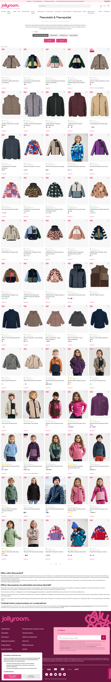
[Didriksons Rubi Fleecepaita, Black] (24, 512)
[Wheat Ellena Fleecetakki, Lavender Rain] (25, 384)
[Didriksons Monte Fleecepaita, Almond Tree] (46, 384)
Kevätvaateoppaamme (75, 606)
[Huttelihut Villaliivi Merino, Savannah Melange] (2, 127)
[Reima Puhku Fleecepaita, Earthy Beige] (46, 170)
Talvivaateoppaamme (64, 606)
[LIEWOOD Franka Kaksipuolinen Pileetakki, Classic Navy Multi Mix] (47, 84)
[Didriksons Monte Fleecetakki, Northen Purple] (71, 426)
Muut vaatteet (73, 35)
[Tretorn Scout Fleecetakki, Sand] (91, 384)
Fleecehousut (63, 35)
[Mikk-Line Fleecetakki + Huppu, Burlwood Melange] (25, 341)
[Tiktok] (60, 674)
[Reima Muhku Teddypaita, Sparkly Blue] (49, 555)
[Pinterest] (64, 674)
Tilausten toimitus (27, 633)
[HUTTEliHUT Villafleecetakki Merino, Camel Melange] (2, 84)
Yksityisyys (25, 641)
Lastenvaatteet (45, 21)
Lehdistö (24, 649)
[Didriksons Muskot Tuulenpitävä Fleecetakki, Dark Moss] (2, 512)
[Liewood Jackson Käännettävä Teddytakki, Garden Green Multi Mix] (68, 84)
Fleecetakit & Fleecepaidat (63, 21)
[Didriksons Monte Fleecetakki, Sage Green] (2, 555)
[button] (104, 6)
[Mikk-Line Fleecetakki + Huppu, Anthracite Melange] (27, 341)
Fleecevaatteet (53, 21)
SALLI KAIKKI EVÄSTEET (13, 676)
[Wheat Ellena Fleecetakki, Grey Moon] (24, 384)
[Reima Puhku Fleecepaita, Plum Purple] (47, 170)
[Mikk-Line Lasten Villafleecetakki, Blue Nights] (90, 341)
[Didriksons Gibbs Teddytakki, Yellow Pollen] (70, 384)
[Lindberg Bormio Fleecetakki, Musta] (71, 298)
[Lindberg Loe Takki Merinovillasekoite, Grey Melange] (24, 127)
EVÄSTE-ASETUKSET (31, 676)
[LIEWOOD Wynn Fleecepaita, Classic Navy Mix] (68, 212)
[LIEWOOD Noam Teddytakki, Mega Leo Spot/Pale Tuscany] (26, 84)
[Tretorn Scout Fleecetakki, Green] (90, 384)
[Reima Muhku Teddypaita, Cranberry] (47, 555)
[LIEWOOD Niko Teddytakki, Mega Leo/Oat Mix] (24, 212)
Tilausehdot (4, 633)
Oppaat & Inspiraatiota (8, 641)
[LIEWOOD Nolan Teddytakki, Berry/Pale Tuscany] (47, 212)
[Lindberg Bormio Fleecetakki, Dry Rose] (72, 298)
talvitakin (34, 592)
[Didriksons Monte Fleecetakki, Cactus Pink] (68, 426)
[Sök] (89, 6)
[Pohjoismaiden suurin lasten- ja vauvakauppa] (10, 5)
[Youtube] (55, 674)
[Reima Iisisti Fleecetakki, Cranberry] (24, 170)
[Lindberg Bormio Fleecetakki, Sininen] (68, 298)
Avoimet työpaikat (6, 649)
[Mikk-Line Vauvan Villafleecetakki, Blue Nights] (2, 341)
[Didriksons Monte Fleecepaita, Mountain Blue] (50, 384)
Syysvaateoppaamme (87, 606)
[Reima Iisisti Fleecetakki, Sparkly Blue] (25, 170)
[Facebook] (46, 674)
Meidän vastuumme (27, 645)
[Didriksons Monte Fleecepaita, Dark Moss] (49, 384)
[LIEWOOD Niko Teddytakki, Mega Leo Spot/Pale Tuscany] (25, 212)
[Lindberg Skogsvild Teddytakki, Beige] (48, 127)
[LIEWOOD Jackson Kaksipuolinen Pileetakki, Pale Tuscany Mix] (69, 84)
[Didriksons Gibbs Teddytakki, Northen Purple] (68, 384)
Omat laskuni (5, 637)
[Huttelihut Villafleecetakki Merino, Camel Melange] (90, 84)
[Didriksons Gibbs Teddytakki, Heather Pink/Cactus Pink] (68, 512)
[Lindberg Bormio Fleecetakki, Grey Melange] (69, 298)
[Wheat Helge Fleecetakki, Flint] (2, 384)
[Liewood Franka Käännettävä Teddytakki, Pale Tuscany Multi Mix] (46, 84)
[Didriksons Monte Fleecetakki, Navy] (69, 426)
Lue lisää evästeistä (8, 671)
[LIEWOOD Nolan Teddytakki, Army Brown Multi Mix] (50, 212)
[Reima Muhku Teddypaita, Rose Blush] (46, 555)
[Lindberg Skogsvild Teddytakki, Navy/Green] (49, 127)
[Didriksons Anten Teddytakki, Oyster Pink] (46, 426)
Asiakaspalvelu (107, 1)
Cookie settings (5, 645)
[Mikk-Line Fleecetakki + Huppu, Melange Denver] (24, 341)
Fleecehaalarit (53, 35)
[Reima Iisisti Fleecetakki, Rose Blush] (27, 170)
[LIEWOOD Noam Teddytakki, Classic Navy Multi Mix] (24, 84)
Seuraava (60, 564)
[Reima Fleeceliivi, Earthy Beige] (24, 426)
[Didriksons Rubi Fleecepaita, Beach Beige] (27, 512)
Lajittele (61, 40)
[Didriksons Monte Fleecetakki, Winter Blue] (2, 469)
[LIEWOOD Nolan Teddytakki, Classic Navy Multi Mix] (49, 212)
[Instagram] (51, 674)
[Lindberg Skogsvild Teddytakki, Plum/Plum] (46, 127)
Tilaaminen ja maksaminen (29, 637)
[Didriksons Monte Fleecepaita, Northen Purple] (47, 384)
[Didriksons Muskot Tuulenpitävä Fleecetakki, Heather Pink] (68, 469)
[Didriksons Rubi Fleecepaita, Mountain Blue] (25, 512)
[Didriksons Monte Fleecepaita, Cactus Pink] (90, 512)
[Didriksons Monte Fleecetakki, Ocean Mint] (72, 426)
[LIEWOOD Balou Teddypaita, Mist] (2, 255)
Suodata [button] (49, 40)
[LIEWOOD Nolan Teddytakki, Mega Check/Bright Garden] (46, 212)
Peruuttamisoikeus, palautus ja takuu (33, 629)
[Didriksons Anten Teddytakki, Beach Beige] (47, 426)
